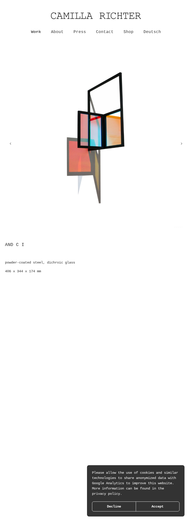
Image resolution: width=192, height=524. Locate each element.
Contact (105, 32)
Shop (129, 32)
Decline (114, 506)
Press (80, 32)
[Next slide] (181, 144)
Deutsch (152, 32)
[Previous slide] (11, 144)
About (57, 32)
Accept (158, 506)
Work (36, 32)
